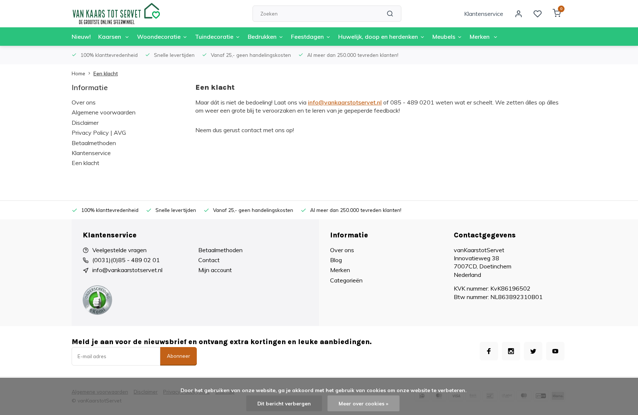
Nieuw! (81, 36)
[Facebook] (489, 351)
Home (78, 73)
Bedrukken (262, 36)
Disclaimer (85, 122)
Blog (336, 260)
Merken (480, 36)
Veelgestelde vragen (119, 250)
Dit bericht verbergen (284, 403)
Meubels (443, 36)
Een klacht (105, 73)
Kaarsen (110, 36)
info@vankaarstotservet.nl (345, 102)
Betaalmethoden (94, 143)
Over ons (84, 102)
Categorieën (346, 280)
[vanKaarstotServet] (116, 14)
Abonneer (178, 356)
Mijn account (215, 270)
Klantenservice (483, 13)
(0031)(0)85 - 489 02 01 (126, 260)
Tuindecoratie (214, 36)
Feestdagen (307, 36)
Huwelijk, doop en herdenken (378, 36)
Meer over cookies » (363, 403)
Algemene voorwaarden (104, 112)
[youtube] (555, 351)
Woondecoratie (159, 36)
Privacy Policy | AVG (99, 132)
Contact (209, 260)
